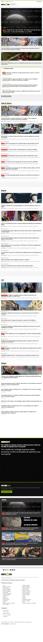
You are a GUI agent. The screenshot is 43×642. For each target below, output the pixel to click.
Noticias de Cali (4, 339)
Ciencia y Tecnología (26, 600)
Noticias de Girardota (26, 593)
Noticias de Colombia (26, 587)
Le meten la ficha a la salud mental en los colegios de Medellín (22, 149)
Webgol (3, 363)
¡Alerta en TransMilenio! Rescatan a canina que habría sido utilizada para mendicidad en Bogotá (21, 224)
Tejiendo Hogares (6, 604)
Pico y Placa (39, 1)
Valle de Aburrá (6, 103)
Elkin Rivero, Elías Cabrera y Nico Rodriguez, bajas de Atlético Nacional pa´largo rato (21, 401)
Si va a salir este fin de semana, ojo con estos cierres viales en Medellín (21, 161)
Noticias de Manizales (7, 588)
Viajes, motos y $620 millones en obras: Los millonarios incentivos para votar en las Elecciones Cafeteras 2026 (21, 63)
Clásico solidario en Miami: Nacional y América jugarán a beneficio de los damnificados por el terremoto (18, 412)
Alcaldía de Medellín (6, 594)
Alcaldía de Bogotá (25, 594)
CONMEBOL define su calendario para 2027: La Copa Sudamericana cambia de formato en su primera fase (19, 406)
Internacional (5, 595)
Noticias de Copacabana (7, 593)
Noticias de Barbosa (26, 592)
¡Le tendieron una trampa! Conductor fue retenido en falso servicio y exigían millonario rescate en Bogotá (21, 231)
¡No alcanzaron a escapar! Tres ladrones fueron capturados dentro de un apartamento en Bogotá (21, 253)
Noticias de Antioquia (5, 61)
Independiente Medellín (26, 599)
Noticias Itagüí (5, 592)
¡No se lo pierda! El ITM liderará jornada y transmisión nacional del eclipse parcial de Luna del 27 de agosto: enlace (20, 528)
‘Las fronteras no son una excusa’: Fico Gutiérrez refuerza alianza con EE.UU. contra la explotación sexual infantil (20, 168)
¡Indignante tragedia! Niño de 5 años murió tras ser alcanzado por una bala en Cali (20, 355)
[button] (2, 1)
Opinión (4, 601)
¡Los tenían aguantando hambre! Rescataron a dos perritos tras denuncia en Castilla (20, 175)
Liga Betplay (5, 600)
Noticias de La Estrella (26, 591)
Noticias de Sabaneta (7, 591)
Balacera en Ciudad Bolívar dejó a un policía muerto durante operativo (17, 265)
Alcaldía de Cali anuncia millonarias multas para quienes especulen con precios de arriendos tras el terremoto (20, 341)
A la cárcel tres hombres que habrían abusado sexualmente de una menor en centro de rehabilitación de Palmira (20, 327)
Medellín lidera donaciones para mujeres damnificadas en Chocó (23, 155)
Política (23, 601)
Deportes (24, 598)
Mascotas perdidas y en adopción (9, 603)
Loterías (4, 597)
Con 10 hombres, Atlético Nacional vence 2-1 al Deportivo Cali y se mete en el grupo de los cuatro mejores (21, 390)
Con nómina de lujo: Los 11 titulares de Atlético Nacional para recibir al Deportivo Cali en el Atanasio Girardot (20, 395)
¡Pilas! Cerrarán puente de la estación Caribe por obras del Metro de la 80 (22, 143)
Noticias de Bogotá (5, 250)
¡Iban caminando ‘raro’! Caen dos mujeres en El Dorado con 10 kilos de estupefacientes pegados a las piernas (21, 245)
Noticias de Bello (5, 134)
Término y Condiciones (7, 613)
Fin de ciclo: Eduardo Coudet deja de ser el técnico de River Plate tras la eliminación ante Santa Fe (21, 376)
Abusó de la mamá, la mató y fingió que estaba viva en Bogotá (15, 259)
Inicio (4, 585)
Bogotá (3, 190)
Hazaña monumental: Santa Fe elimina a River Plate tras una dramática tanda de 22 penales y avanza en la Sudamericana (21, 384)
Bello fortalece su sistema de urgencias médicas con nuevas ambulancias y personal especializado (20, 137)
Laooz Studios (13, 623)
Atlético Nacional (6, 599)
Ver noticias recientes (6, 96)
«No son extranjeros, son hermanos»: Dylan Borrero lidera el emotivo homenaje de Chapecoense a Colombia (20, 543)
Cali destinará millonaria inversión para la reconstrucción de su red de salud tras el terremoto (20, 313)
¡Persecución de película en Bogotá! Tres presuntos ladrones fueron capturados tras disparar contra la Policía (20, 238)
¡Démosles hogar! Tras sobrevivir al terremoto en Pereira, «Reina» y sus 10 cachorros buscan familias (21, 558)
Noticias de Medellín (5, 46)
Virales (4, 27)
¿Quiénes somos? (6, 610)
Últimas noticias (8, 1)
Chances (23, 595)
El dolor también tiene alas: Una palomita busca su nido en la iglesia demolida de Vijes (21, 334)
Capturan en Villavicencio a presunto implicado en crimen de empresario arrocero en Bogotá (20, 206)
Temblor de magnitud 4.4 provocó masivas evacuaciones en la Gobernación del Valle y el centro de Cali (18, 295)
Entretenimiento (6, 598)
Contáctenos (5, 616)
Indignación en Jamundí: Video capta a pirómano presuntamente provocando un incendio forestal (21, 348)
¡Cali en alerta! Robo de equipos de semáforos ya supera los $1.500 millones (18, 320)
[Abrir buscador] (12, 1)
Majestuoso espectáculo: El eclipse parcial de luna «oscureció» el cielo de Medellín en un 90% (22, 31)
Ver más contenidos (6, 491)
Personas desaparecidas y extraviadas (29, 603)
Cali (2, 280)
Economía (24, 597)
